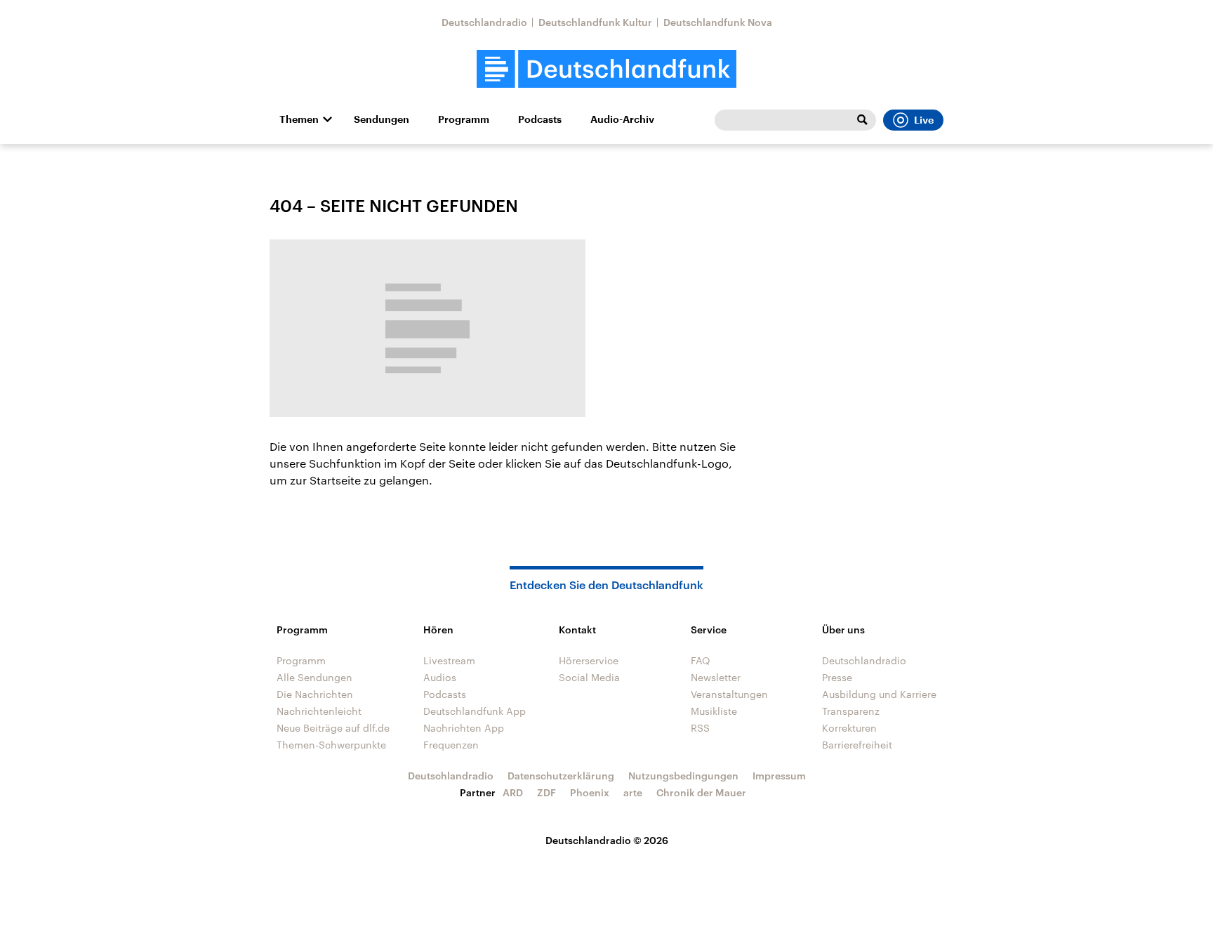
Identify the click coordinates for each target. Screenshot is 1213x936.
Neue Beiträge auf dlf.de (333, 728)
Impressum (779, 776)
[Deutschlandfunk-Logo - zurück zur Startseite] (606, 69)
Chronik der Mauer (701, 792)
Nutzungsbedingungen (683, 776)
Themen (299, 119)
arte (632, 792)
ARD (513, 792)
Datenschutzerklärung (561, 776)
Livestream (449, 660)
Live (924, 120)
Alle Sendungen (314, 677)
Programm (463, 119)
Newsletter (716, 677)
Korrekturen (849, 728)
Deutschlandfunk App (474, 711)
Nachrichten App (463, 728)
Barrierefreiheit (857, 745)
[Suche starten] (862, 120)
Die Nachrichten (315, 694)
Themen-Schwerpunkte (331, 745)
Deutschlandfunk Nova (717, 22)
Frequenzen (451, 745)
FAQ (700, 660)
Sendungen (381, 119)
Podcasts (540, 119)
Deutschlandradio (484, 22)
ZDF (546, 792)
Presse (837, 677)
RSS (700, 728)
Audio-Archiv (622, 119)
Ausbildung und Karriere (879, 694)
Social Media (589, 677)
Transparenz (851, 711)
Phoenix (589, 792)
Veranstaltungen (729, 694)
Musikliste (714, 711)
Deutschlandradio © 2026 (606, 840)
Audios (439, 677)
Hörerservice (588, 660)
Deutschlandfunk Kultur (595, 22)
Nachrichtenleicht (319, 711)
